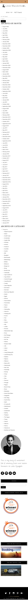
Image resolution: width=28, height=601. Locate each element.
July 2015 (5, 210)
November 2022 (6, 87)
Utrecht (6, 421)
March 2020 (5, 113)
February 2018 (6, 151)
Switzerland (7, 410)
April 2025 (5, 59)
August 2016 (6, 184)
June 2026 (5, 31)
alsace (5, 233)
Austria (6, 251)
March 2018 (5, 149)
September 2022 (7, 91)
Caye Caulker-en (8, 274)
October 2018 (6, 138)
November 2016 (6, 179)
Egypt (5, 296)
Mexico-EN (7, 363)
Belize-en (6, 264)
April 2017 (5, 169)
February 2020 (6, 115)
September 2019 (7, 123)
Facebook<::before (2, 473)
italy (5, 324)
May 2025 (5, 57)
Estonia (6, 298)
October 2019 (6, 121)
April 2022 (5, 98)
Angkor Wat (7, 240)
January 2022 (6, 100)
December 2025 (6, 44)
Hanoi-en (6, 311)
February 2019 (6, 132)
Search (3, 21)
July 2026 (5, 29)
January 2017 (6, 175)
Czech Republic (8, 285)
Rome (5, 389)
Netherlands (7, 365)
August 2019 (6, 126)
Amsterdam (7, 238)
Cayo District (7, 277)
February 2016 (6, 195)
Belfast (5, 262)
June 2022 (5, 93)
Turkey (5, 419)
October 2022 (6, 89)
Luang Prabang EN (8, 352)
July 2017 (5, 162)
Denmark (6, 290)
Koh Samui (6, 337)
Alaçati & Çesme (8, 231)
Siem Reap (6, 397)
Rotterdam (6, 391)
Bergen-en (6, 266)
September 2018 (7, 141)
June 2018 (5, 145)
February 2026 (6, 39)
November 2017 (6, 156)
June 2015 (5, 212)
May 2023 (5, 78)
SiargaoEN (6, 395)
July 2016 (5, 186)
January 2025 (6, 63)
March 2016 (5, 192)
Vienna (6, 425)
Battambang (7, 259)
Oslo (5, 376)
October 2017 (6, 158)
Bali (5, 253)
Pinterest (10, 473)
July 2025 (5, 52)
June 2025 (5, 54)
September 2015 (7, 205)
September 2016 (7, 182)
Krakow (6, 341)
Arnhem (6, 244)
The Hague (7, 417)
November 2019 (6, 119)
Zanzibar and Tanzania (9, 430)
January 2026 (6, 41)
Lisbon (5, 348)
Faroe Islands (7, 300)
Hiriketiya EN (7, 313)
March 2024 (5, 72)
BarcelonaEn (7, 257)
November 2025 (6, 46)
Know (5, 333)
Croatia (6, 283)
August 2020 (6, 108)
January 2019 (6, 134)
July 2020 (5, 110)
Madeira (6, 356)
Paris (5, 378)
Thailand (6, 415)
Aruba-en (6, 246)
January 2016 (6, 197)
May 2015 (5, 214)
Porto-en (6, 380)
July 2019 (5, 128)
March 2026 (5, 37)
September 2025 (7, 50)
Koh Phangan (7, 335)
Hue (5, 318)
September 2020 (7, 106)
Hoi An (6, 316)
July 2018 (5, 143)
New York (6, 367)
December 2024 (6, 65)
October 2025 (6, 48)
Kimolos (6, 328)
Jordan (6, 326)
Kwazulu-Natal (7, 344)
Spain (5, 402)
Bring (5, 268)
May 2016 (5, 188)
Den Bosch (6, 287)
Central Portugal (8, 279)
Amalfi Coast (7, 236)
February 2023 (6, 80)
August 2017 (6, 160)
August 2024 (6, 69)
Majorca (6, 359)
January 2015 (6, 223)
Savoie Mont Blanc (8, 393)
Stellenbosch (7, 406)
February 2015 (6, 220)
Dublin (5, 294)
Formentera (7, 303)
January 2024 (6, 74)
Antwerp (6, 242)
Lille (5, 346)
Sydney (6, 413)
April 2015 (5, 216)
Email (14, 473)
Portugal (6, 382)
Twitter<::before (5, 593)
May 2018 (5, 147)
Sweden (6, 408)
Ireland (6, 322)
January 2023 (6, 82)
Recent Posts (7, 387)
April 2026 (5, 35)
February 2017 (6, 173)
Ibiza (5, 320)
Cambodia (6, 272)
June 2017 (5, 164)
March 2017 (5, 171)
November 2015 (6, 201)
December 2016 (6, 177)
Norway (6, 372)
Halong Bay (7, 309)
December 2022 (6, 85)
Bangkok (6, 255)
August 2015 (6, 208)
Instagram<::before (6, 473)
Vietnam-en (7, 428)
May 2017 (5, 167)
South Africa (7, 400)
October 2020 (6, 104)
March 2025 (5, 61)
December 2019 (6, 117)
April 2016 (5, 190)
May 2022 (5, 95)
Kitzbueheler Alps (8, 331)
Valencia (6, 423)
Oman (5, 374)
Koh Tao (6, 339)
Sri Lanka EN (7, 404)
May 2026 (5, 33)
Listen (5, 350)
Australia (6, 249)
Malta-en (6, 361)
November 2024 (6, 67)
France (5, 305)
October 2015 (6, 203)
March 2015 (5, 218)
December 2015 (6, 199)
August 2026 (6, 26)
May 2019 (5, 130)
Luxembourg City (8, 354)
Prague (6, 385)
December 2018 (6, 136)
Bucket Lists (7, 270)
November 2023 (6, 76)
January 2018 (6, 154)
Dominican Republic (9, 292)
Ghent (5, 307)
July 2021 (5, 102)
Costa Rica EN (7, 281)
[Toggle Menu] (2, 1)
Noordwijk (6, 369)
